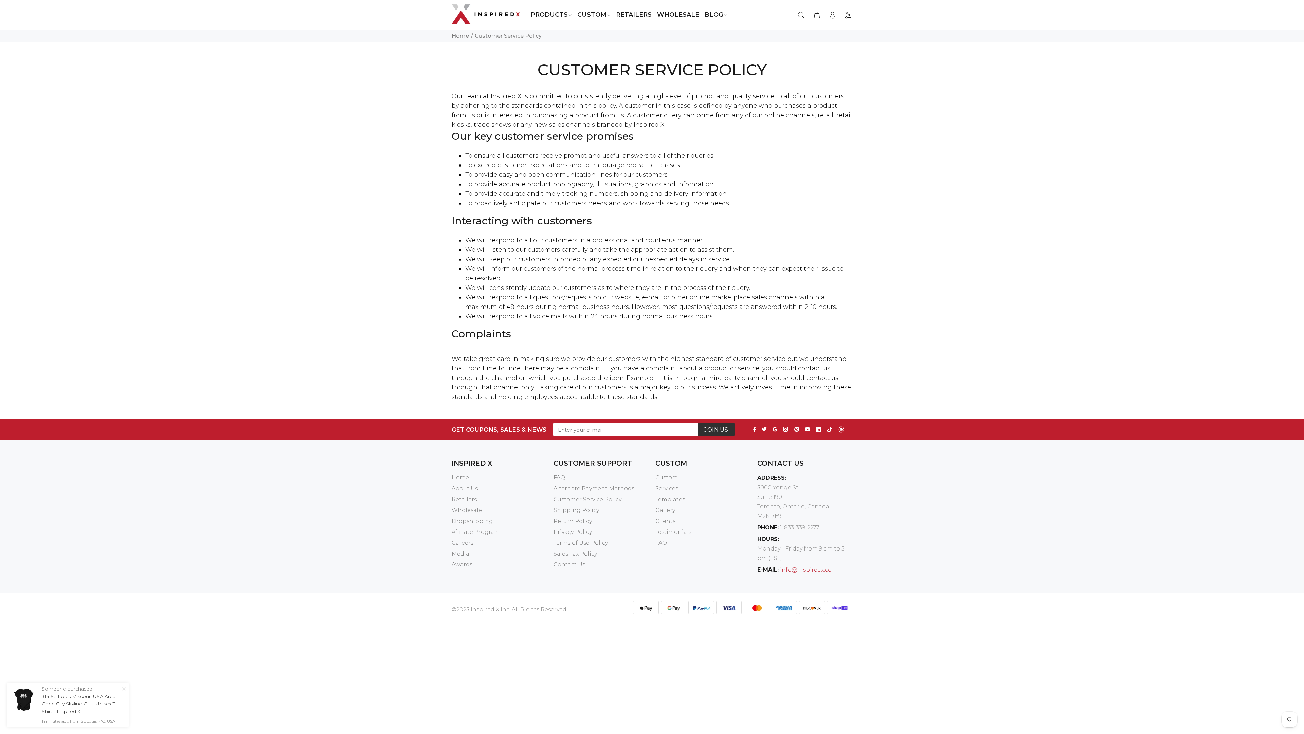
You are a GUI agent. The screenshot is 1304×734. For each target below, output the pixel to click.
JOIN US (716, 429)
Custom (666, 477)
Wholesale (467, 510)
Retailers (464, 499)
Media (460, 553)
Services (666, 488)
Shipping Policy (576, 510)
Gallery (665, 510)
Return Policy (573, 521)
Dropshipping (472, 521)
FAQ (559, 477)
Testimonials (673, 532)
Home (460, 36)
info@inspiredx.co (806, 569)
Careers (462, 543)
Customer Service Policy (587, 499)
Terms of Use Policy (581, 543)
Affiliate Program (476, 532)
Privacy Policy (573, 532)
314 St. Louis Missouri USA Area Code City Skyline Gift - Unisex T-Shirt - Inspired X (79, 703)
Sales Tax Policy (575, 553)
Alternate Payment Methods (594, 488)
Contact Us (569, 564)
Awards (462, 564)
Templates (670, 499)
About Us (465, 488)
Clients (665, 521)
